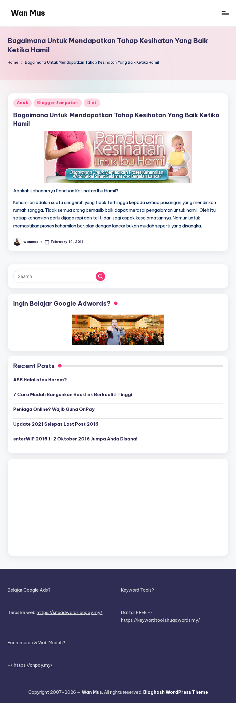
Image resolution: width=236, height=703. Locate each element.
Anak (22, 102)
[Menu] (225, 13)
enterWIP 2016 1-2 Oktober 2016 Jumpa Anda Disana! (75, 439)
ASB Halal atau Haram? (40, 380)
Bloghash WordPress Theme (175, 692)
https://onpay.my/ (33, 665)
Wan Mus (28, 13)
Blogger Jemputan (57, 102)
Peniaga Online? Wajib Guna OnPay (54, 409)
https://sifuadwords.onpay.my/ (69, 612)
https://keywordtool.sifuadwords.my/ (160, 620)
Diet (91, 102)
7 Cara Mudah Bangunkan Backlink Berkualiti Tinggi (72, 394)
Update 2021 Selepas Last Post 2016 (55, 424)
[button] (100, 276)
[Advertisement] (117, 507)
